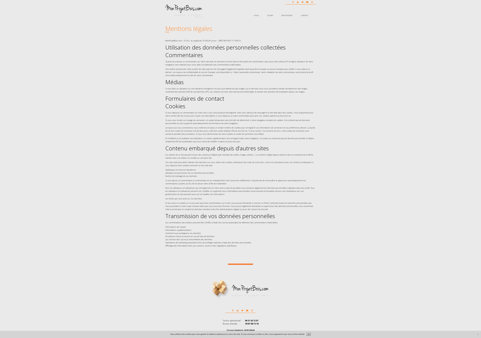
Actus (256, 15)
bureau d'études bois (188, 16)
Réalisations (287, 15)
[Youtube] (307, 2)
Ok (308, 334)
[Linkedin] (298, 2)
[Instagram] (312, 2)
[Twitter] (302, 2)
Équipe (270, 15)
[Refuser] (478, 334)
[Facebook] (293, 2)
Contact (304, 15)
